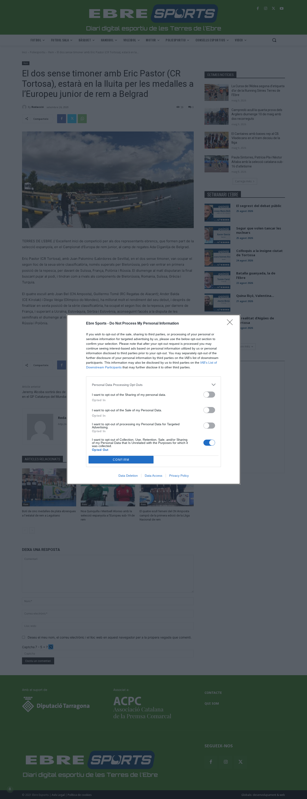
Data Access (153, 475)
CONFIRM (121, 459)
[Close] (231, 323)
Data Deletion (128, 475)
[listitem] (153, 384)
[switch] (209, 395)
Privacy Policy (179, 475)
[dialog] (153, 399)
